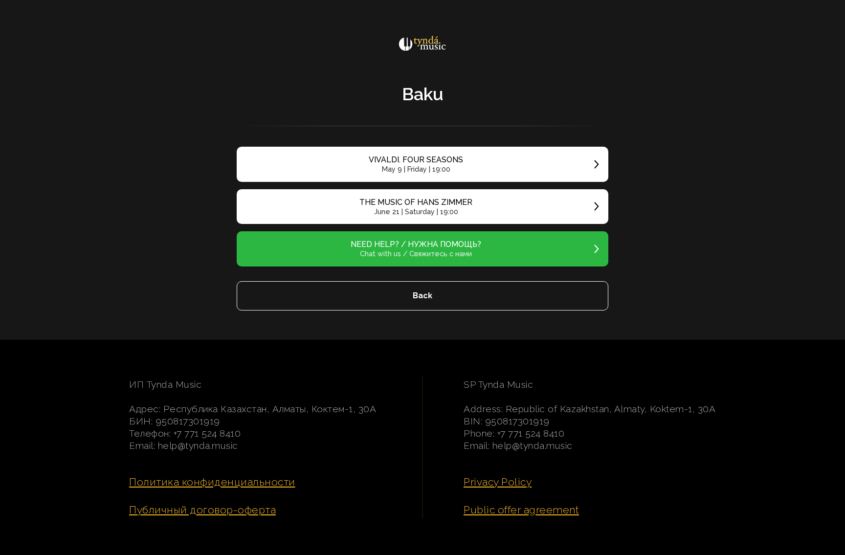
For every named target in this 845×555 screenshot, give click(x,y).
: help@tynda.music (196, 445)
